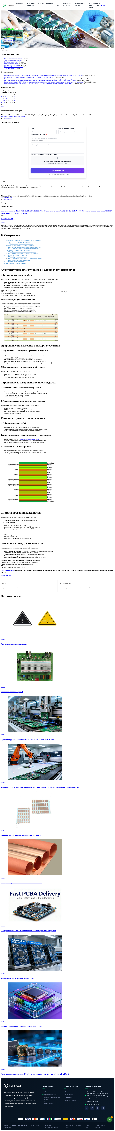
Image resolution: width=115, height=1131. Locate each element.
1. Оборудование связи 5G (18, 257)
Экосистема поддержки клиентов (16, 263)
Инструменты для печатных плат (94, 5)
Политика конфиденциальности (51, 1126)
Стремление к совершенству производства (19, 250)
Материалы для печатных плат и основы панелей (21, 883)
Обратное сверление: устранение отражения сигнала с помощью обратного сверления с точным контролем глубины (40, 80)
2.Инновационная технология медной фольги (24, 248)
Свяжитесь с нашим (7, 570)
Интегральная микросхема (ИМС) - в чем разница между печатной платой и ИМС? (35, 1074)
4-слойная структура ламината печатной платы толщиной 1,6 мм (76, 588)
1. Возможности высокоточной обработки (23, 252)
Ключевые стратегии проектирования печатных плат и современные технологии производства (40, 787)
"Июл (2, 106)
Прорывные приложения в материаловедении (20, 245)
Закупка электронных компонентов (51, 1102)
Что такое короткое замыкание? (14, 644)
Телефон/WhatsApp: (39, 134)
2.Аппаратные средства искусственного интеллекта (26, 258)
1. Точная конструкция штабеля (20, 242)
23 (14, 100)
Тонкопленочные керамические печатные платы (21, 835)
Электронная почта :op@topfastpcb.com (13, 116)
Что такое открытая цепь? (12, 692)
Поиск (3, 48)
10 (1, 98)
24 (1, 102)
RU (103, 5)
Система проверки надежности (15, 261)
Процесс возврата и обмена (101, 1126)
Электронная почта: (67, 128)
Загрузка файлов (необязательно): (44, 154)
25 (4, 102)
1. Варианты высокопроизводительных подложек (25, 247)
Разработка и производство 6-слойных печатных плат (16, 588)
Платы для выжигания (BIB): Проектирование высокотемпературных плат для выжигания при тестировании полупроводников (43, 82)
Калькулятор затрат (80, 4)
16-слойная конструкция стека (29, 439)
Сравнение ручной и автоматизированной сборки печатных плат (27, 740)
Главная (6, 39)
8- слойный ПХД (10, 40)
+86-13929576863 (7, 118)
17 (1, 100)
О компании (69, 1094)
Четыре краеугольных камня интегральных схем (21, 1026)
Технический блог (70, 1097)
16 (14, 98)
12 (6, 98)
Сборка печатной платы (72, 210)
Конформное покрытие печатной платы (17, 978)
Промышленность (45, 3)
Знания (3, 222)
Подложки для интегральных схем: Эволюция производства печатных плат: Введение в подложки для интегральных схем (42, 79)
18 (4, 100)
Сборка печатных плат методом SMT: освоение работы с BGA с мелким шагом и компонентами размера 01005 (38, 83)
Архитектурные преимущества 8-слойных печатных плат (23, 240)
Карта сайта (87, 1126)
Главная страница (71, 1092)
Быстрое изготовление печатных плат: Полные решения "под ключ (28, 931)
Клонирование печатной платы (52, 1098)
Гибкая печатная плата (52, 211)
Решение (19, 3)
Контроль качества (31, 4)
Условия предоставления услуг (73, 1126)
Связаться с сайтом (67, 4)
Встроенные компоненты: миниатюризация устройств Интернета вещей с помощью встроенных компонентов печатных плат (43, 75)
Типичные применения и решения (16, 255)
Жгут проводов (21, 213)
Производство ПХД (50, 1094)
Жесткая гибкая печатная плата (95, 211)
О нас (58, 4)
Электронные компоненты (28, 210)
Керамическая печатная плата (7, 211)
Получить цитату (70, 1100)
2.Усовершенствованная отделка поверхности (24, 253)
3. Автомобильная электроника (20, 260)
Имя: (33, 128)
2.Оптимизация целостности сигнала (21, 244)
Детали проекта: (37, 141)
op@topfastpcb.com (6, 197)
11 (4, 98)
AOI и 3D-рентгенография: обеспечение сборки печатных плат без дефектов (27, 77)
